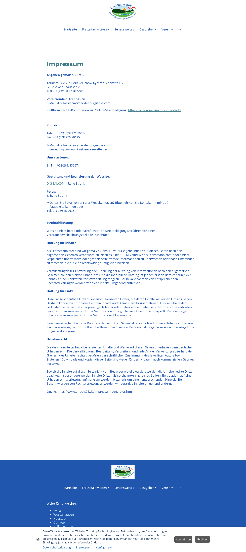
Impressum (83, 547)
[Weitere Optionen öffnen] (179, 29)
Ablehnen (202, 539)
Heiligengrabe (63, 527)
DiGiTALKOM (56, 183)
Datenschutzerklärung (57, 547)
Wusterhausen (63, 514)
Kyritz (57, 510)
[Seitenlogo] (123, 11)
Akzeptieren (183, 539)
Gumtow (59, 523)
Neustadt (59, 518)
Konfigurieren (104, 547)
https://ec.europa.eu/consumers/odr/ (154, 110)
